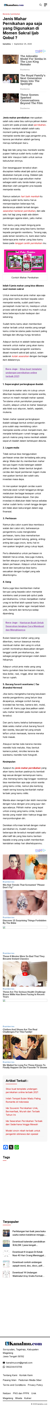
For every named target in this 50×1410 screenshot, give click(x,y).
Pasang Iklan (9, 1380)
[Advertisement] (25, 1194)
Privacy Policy (35, 1385)
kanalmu (7, 44)
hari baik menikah (30, 196)
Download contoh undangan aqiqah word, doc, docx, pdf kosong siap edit (27, 1266)
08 (7, 1366)
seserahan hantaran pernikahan (19, 210)
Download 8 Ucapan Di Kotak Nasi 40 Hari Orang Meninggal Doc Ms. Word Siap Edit (28, 1255)
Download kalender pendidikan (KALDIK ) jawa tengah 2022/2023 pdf (28, 1245)
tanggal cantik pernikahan (28, 243)
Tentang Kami (10, 1375)
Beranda (6, 14)
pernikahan (15, 14)
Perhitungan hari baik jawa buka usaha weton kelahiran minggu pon (29, 1235)
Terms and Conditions (14, 1385)
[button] (40, 4)
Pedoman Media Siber (30, 1380)
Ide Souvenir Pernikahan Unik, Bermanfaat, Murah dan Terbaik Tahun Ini (23, 1111)
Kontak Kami (25, 1375)
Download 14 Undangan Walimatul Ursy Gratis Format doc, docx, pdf (27, 1276)
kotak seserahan (20, 356)
